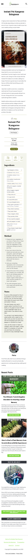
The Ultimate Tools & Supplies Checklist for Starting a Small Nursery (14, 399)
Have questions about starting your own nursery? (14, 512)
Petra (14, 355)
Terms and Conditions (10, 553)
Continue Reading (14, 415)
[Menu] (2, 4)
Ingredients (8, 160)
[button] (21, 170)
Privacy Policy (19, 553)
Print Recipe (14, 132)
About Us (11, 545)
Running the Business (10, 542)
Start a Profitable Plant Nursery (14, 539)
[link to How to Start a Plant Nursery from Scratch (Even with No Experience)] (14, 428)
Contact (17, 545)
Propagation (20, 542)
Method (15, 160)
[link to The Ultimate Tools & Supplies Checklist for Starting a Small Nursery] (14, 384)
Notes (21, 160)
